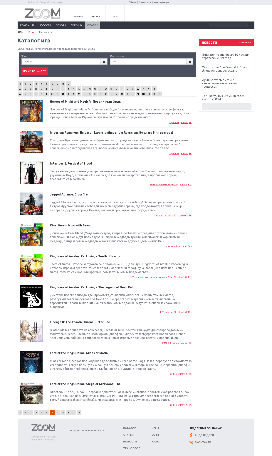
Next (226, 106)
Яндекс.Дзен (204, 435)
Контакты (49, 439)
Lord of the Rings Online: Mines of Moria (79, 353)
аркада (169, 246)
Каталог (129, 428)
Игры (31, 32)
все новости (245, 42)
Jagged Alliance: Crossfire (69, 194)
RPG (174, 215)
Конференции (161, 2)
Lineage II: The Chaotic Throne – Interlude (80, 322)
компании (27, 25)
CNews (132, 2)
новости (45, 25)
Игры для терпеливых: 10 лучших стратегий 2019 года (225, 56)
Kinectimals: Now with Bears (70, 225)
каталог (92, 25)
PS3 (190, 184)
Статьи (128, 434)
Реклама (51, 436)
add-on (184, 122)
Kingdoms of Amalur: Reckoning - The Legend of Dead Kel (91, 287)
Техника (77, 16)
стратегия (174, 122)
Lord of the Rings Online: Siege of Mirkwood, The (85, 384)
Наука (96, 16)
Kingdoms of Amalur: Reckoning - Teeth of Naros (85, 256)
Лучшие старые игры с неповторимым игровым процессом (219, 83)
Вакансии (36, 439)
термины (76, 25)
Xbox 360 (187, 246)
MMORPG (167, 343)
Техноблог (131, 448)
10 (73, 412)
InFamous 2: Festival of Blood (71, 163)
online (176, 343)
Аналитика (145, 2)
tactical (167, 215)
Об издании (38, 436)
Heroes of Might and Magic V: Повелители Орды (86, 101)
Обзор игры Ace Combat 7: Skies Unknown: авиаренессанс (224, 69)
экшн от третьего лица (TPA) (164, 184)
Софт (115, 16)
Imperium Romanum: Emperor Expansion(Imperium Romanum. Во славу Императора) (111, 132)
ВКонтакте (203, 442)
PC (190, 122)
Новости (130, 441)
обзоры (61, 25)
